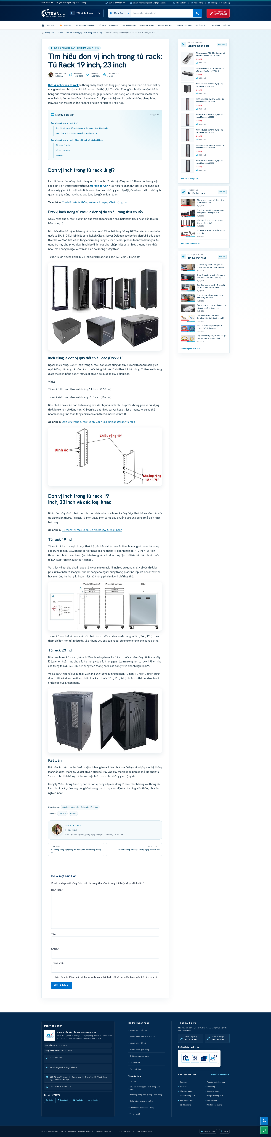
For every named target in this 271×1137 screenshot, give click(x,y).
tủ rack (73, 813)
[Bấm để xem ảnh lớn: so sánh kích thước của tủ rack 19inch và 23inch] (105, 606)
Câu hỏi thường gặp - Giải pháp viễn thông (84, 33)
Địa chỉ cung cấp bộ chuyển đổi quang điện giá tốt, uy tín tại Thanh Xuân (211, 267)
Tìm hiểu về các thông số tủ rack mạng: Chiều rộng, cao (95, 202)
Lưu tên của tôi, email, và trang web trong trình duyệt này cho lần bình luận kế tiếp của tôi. (106, 977)
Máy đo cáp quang (187, 1100)
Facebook (64, 1100)
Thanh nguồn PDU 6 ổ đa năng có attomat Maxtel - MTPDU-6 (210, 69)
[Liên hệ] (264, 1121)
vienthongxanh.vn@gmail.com (63, 1067)
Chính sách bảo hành (139, 1030)
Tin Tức (133, 1082)
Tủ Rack (183, 1087)
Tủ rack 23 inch (63, 150)
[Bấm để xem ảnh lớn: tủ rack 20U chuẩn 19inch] (105, 720)
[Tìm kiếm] (197, 13)
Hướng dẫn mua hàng (220, 3)
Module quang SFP (187, 1096)
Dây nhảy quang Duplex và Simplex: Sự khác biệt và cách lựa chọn (211, 318)
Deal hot (183, 1082)
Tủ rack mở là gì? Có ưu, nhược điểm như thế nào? (210, 221)
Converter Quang (214, 1091)
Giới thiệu (216, 25)
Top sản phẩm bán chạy (216, 1082)
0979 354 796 (56, 1057)
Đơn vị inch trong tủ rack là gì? (64, 123)
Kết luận (59, 155)
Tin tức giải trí (135, 1114)
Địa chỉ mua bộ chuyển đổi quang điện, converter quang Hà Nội (211, 276)
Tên (54, 934)
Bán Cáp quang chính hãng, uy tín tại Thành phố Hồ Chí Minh (211, 286)
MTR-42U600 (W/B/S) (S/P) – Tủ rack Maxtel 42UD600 (209, 131)
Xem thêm (199, 25)
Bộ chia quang (185, 1105)
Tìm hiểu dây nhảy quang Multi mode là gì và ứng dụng (209, 326)
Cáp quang (211, 1087)
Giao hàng (198, 3)
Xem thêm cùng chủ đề (204, 243)
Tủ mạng (62, 813)
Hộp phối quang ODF (215, 1096)
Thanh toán (181, 3)
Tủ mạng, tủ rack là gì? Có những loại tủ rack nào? (92, 530)
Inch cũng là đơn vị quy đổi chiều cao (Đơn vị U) (76, 133)
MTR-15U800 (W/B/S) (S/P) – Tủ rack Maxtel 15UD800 (209, 85)
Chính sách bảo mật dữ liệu (142, 1037)
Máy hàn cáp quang (214, 1105)
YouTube (79, 1100)
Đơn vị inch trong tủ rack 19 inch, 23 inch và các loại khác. (77, 140)
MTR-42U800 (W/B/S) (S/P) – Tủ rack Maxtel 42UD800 (209, 115)
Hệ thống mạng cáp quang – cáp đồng (146, 1094)
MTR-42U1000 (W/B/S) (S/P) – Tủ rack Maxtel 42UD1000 (210, 100)
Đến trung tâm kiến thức (204, 349)
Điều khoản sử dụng (144, 1131)
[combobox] (162, 13)
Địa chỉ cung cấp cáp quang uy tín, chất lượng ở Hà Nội (211, 296)
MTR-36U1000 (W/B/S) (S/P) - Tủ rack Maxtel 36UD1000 (210, 146)
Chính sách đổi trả (138, 1043)
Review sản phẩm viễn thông (142, 1107)
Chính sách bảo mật (127, 1131)
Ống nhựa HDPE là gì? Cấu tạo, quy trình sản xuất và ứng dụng (211, 306)
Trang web (57, 963)
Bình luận (57, 889)
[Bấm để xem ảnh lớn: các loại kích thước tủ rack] (105, 306)
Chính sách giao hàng (139, 1049)
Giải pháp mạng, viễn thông (141, 1101)
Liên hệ (226, 25)
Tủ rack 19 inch (63, 145)
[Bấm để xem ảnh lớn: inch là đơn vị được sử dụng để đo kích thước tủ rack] (105, 456)
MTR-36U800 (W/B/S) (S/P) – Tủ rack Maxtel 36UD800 (209, 162)
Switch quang (212, 1100)
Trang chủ (49, 33)
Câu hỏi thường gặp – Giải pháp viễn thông (145, 1088)
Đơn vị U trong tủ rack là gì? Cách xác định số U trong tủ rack (98, 422)
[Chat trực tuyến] (264, 1130)
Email (55, 948)
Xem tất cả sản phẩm (204, 179)
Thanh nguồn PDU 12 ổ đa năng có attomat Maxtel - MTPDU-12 (210, 54)
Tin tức (60, 33)
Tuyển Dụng (135, 1069)
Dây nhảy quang (186, 1091)
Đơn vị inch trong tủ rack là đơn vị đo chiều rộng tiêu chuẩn (82, 128)
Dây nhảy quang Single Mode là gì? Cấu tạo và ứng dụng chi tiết (211, 337)
